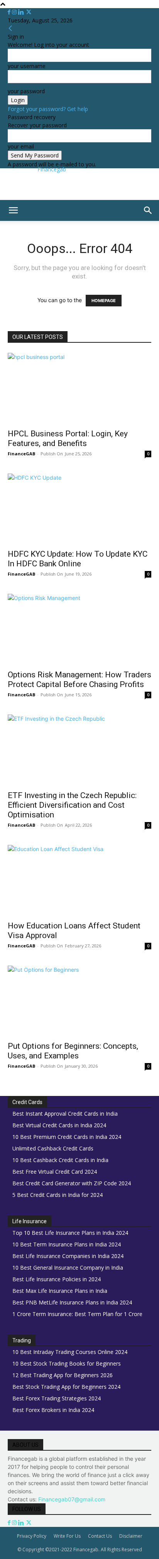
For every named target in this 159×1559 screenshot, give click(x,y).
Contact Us (100, 1536)
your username (27, 66)
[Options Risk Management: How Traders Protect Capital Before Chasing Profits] (79, 629)
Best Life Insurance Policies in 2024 (56, 1279)
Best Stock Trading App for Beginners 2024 (66, 1386)
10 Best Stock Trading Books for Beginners (66, 1363)
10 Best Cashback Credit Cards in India (60, 1160)
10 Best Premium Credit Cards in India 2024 (66, 1136)
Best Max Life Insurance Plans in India (59, 1290)
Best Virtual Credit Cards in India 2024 (59, 1125)
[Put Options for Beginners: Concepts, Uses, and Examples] (79, 1001)
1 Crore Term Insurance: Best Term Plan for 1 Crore (77, 1314)
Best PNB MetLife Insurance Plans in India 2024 (72, 1302)
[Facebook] (10, 12)
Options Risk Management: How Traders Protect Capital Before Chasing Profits (79, 679)
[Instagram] (15, 12)
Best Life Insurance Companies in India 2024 (67, 1256)
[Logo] (1, 225)
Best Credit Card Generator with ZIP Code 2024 (71, 1183)
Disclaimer (130, 1536)
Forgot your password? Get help (48, 109)
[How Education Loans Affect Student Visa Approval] (79, 880)
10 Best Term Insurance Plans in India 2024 (66, 1244)
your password (26, 91)
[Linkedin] (21, 12)
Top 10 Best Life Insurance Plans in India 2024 (70, 1232)
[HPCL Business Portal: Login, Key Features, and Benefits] (79, 388)
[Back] (10, 28)
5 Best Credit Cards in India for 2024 (57, 1194)
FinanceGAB (21, 453)
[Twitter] (28, 12)
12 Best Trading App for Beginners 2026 (62, 1375)
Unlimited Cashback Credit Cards (52, 1148)
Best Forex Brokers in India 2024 (53, 1410)
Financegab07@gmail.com (71, 1499)
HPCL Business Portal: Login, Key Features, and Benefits (68, 438)
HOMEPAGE (103, 300)
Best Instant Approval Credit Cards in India (65, 1113)
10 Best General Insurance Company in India (67, 1267)
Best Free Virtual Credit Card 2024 (54, 1171)
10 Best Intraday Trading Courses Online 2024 (69, 1352)
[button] (13, 210)
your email (21, 146)
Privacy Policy (31, 1536)
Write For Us (67, 1536)
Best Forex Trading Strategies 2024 (56, 1398)
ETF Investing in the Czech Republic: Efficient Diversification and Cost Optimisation (72, 805)
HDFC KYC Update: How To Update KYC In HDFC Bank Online (77, 558)
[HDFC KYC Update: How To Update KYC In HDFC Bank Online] (79, 509)
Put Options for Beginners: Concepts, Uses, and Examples (73, 1050)
